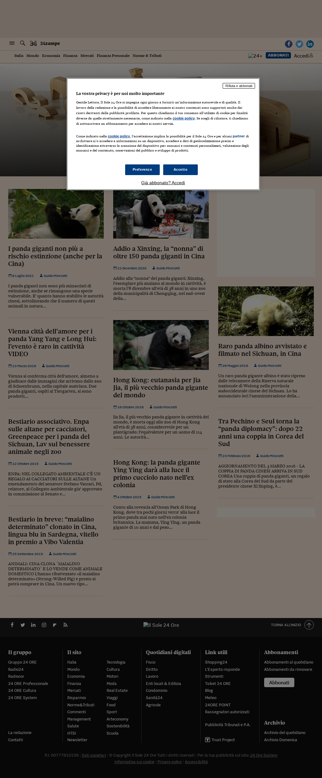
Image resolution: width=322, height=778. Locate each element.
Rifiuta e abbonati (238, 86)
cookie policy (184, 118)
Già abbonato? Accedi (163, 182)
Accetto (181, 169)
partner (239, 136)
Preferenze (142, 169)
